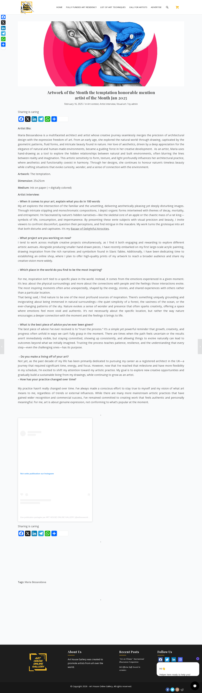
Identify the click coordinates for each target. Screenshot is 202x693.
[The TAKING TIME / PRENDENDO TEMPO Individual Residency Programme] (200, 346)
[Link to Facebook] (168, 690)
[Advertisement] (101, 563)
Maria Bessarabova (35, 582)
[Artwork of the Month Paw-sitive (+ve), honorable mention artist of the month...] (2, 346)
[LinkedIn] (173, 659)
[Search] (165, 7)
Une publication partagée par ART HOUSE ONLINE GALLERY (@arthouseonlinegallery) (58, 517)
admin (134, 103)
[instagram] (180, 659)
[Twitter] (167, 659)
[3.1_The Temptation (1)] (101, 53)
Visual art (121, 103)
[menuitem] (59, 7)
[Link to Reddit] (182, 690)
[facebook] (160, 659)
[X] (3, 22)
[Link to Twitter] (172, 690)
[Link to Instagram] (177, 690)
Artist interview (107, 103)
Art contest (93, 103)
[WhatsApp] (3, 39)
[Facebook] (3, 17)
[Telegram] (3, 33)
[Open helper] (194, 685)
